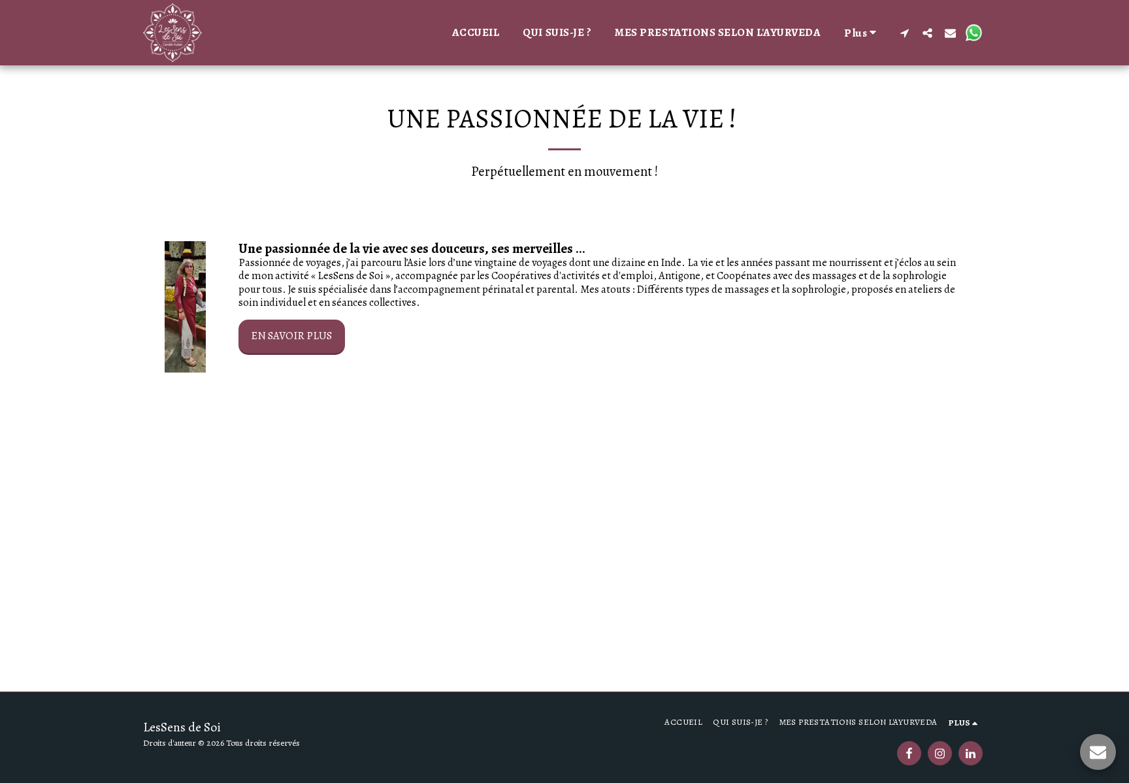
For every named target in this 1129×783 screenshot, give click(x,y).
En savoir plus (291, 335)
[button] (904, 33)
